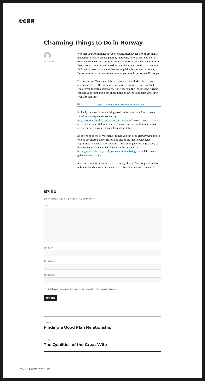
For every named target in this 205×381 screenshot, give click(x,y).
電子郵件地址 (50, 261)
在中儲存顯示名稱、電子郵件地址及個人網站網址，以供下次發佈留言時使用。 (82, 289)
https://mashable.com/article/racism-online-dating (106, 151)
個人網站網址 (50, 275)
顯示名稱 (49, 247)
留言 (47, 205)
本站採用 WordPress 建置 (39, 369)
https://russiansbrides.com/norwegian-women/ (104, 120)
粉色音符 (26, 21)
